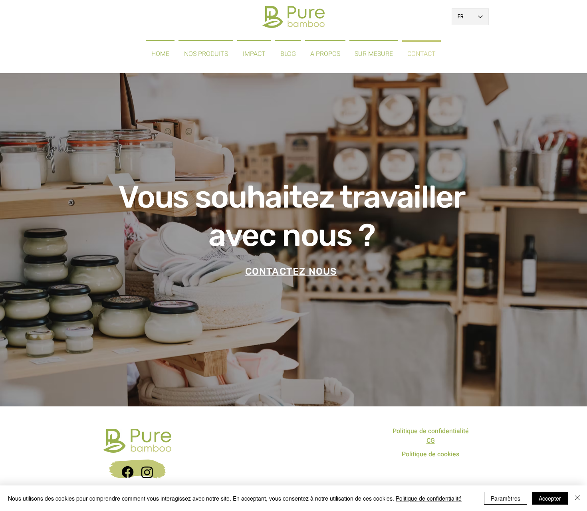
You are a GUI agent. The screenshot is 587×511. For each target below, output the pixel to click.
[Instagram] (147, 472)
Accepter (550, 498)
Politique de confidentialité (431, 431)
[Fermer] (577, 498)
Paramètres (505, 498)
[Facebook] (127, 472)
